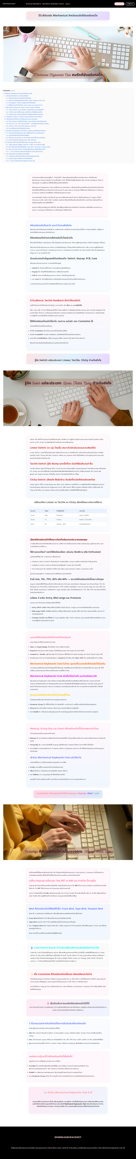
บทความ (67, 4)
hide (12, 91)
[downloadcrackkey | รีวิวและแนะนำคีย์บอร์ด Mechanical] (12, 4)
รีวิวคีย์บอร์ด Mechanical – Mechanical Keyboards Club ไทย (45, 4)
